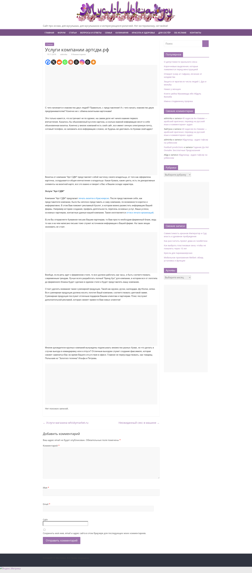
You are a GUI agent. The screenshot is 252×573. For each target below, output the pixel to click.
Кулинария (122, 32)
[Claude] (70, 62)
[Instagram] (82, 62)
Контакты (195, 32)
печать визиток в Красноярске (94, 198)
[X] (53, 62)
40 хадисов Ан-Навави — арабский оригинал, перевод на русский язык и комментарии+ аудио (185, 121)
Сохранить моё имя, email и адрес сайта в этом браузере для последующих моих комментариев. (94, 533)
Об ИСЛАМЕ (180, 32)
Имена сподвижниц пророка (178, 101)
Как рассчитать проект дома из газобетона (185, 241)
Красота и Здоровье (143, 32)
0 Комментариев (78, 54)
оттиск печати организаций (139, 212)
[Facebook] (47, 62)
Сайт (45, 519)
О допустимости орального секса (180, 61)
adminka (63, 54)
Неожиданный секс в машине (139, 422)
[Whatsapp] (65, 62)
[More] (93, 62)
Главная (49, 32)
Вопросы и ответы (91, 32)
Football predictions (173, 147)
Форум (61, 32)
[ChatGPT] (87, 62)
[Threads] (76, 62)
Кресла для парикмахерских (178, 253)
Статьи (73, 32)
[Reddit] (59, 62)
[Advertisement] (101, 85)
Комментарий (51, 445)
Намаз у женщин (172, 89)
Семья (108, 32)
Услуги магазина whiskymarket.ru (65, 422)
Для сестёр (164, 32)
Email (46, 504)
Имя (46, 487)
